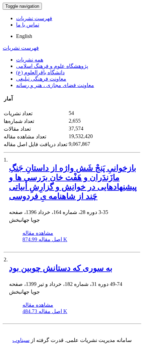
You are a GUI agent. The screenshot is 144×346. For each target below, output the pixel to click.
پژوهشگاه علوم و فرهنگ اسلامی (52, 66)
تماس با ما (27, 25)
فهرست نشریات (34, 18)
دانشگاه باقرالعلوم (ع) (40, 72)
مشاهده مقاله (37, 233)
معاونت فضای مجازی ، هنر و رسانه (55, 85)
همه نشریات (29, 59)
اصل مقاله (44, 239)
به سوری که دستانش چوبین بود (61, 268)
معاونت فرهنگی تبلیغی (41, 79)
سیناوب (20, 340)
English (24, 36)
